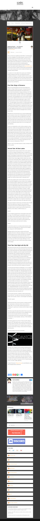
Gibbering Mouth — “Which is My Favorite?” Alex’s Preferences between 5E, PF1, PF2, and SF (28, 416)
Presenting (11, 485)
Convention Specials (13, 498)
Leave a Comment (19, 52)
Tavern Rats (11, 489)
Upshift (11, 494)
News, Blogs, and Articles (13, 502)
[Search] (9, 425)
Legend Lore (11, 481)
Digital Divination (12, 468)
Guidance (13, 52)
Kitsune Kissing (19, 363)
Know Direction (12, 459)
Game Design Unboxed (13, 472)
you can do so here (28, 66)
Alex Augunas (13, 49)
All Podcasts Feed (12, 455)
